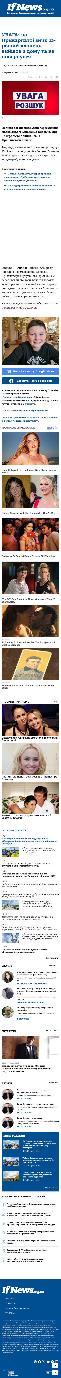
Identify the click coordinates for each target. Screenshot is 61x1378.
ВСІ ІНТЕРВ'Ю (52, 1031)
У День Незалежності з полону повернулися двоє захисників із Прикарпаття (38, 850)
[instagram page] (56, 1362)
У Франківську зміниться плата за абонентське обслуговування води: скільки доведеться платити (40, 936)
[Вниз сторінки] (55, 1372)
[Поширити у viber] (51, 77)
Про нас (9, 1298)
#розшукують (31, 421)
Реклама (10, 1313)
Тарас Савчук (24, 1099)
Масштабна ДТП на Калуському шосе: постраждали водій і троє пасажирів (25, 1260)
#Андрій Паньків (18, 417)
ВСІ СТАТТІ (54, 965)
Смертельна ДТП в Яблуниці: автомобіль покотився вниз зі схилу (27, 1251)
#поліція (16, 421)
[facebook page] (39, 1362)
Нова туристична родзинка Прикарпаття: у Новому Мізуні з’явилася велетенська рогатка (29, 1214)
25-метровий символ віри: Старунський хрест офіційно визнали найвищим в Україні (37, 903)
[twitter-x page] (43, 1362)
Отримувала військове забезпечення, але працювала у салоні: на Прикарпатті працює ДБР (29, 875)
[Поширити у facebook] (40, 77)
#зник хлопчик (39, 417)
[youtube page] (48, 1362)
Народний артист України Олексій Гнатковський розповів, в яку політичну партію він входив (26, 1069)
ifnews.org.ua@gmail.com (17, 397)
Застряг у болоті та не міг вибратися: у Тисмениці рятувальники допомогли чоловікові (28, 918)
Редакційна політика (17, 1308)
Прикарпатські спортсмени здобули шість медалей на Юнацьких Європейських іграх (30, 895)
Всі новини (52, 958)
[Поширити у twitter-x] (45, 77)
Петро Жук (23, 1019)
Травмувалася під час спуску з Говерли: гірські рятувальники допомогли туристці (26, 864)
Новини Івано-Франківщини (30, 410)
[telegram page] (52, 1362)
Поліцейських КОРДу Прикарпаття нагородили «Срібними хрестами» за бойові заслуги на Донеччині (27, 177)
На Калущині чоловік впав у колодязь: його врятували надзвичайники (30, 885)
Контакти (10, 1303)
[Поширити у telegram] (56, 77)
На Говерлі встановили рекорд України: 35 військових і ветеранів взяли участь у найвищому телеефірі (29, 841)
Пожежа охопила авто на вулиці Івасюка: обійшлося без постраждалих (25, 950)
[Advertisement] (30, 232)
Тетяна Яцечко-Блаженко (32, 983)
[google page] (35, 1362)
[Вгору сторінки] (55, 1365)
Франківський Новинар (33, 65)
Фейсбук (30, 404)
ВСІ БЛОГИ (54, 1083)
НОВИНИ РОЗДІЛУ (50, 1188)
